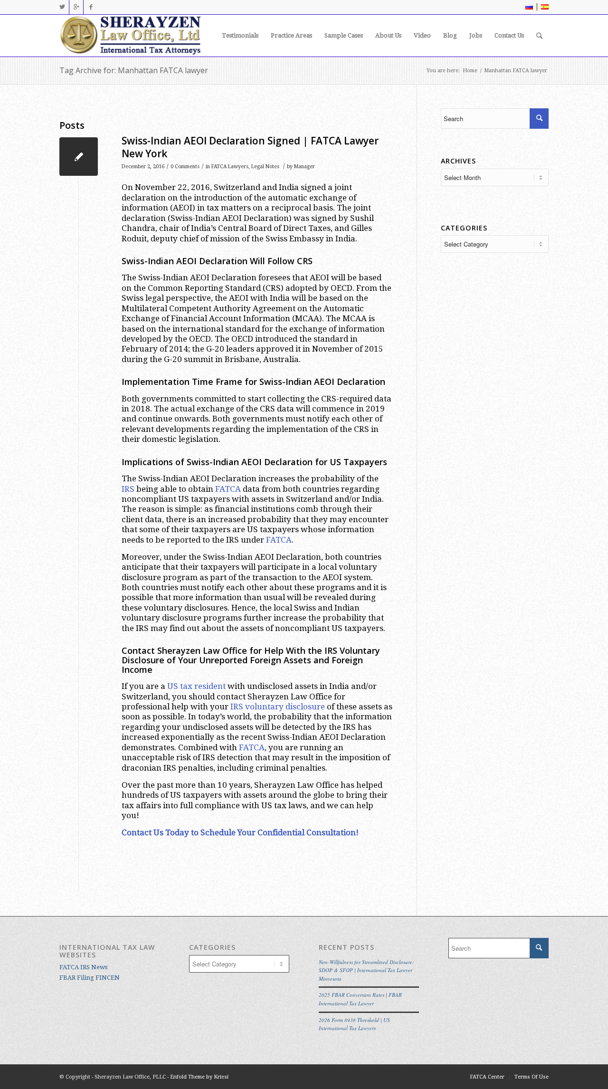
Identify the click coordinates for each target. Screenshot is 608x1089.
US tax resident (196, 686)
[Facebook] (91, 7)
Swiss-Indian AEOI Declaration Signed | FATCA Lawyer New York (250, 147)
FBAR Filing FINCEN (89, 977)
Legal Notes (265, 166)
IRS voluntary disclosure (277, 706)
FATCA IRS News (83, 967)
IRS (128, 489)
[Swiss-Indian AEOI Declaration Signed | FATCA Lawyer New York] (78, 156)
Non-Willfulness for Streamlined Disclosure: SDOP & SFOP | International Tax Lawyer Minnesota (366, 970)
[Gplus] (76, 7)
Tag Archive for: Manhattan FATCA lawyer (133, 70)
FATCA (228, 489)
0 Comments (185, 166)
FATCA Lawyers (229, 166)
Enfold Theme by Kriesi (199, 1077)
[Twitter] (62, 7)
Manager (304, 166)
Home (470, 70)
